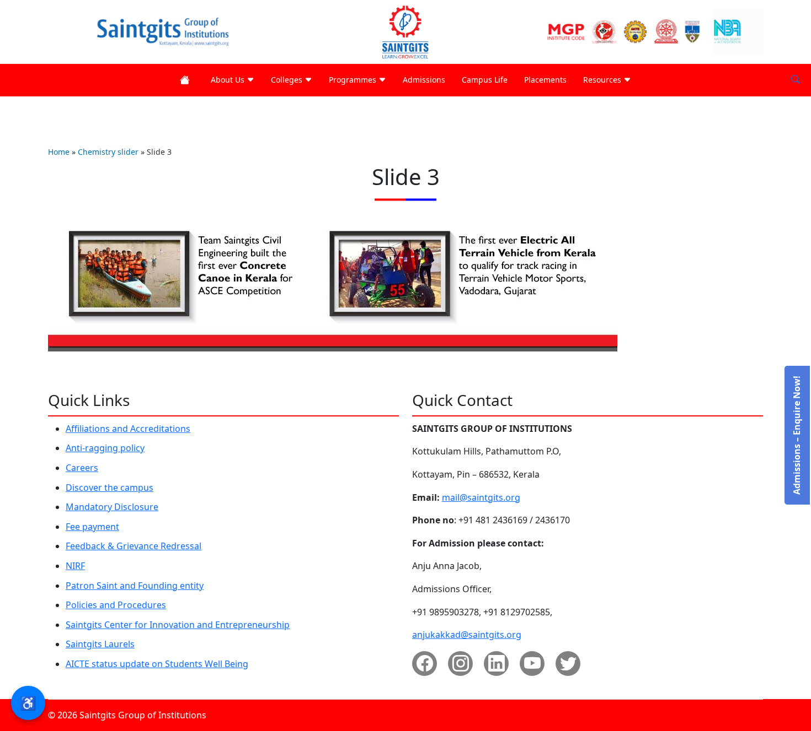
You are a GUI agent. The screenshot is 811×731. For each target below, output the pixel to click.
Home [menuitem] (187, 80)
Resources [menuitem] (603, 79)
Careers (82, 468)
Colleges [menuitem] (288, 79)
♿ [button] (28, 703)
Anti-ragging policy (105, 448)
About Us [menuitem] (229, 79)
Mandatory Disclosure (112, 507)
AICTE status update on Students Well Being (157, 664)
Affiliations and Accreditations (128, 429)
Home (59, 152)
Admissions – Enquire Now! (797, 435)
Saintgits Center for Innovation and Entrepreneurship (178, 625)
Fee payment (92, 527)
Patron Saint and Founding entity (135, 586)
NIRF (75, 566)
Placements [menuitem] (545, 79)
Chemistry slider (108, 152)
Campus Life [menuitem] (485, 79)
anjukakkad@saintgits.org (466, 635)
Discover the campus (109, 487)
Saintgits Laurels (100, 644)
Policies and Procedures (116, 605)
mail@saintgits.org (481, 497)
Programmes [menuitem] (353, 79)
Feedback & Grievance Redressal (133, 546)
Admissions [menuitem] (424, 79)
